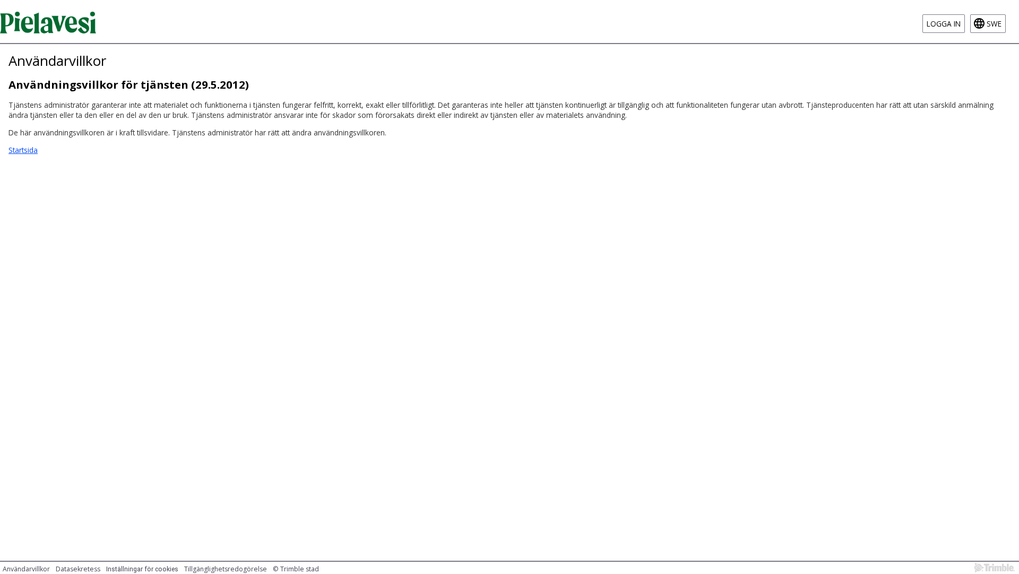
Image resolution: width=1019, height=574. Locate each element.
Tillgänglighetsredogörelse (225, 568)
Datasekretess (78, 568)
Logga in (944, 24)
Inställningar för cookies (142, 569)
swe (994, 24)
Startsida (23, 150)
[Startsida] (48, 21)
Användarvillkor (26, 568)
